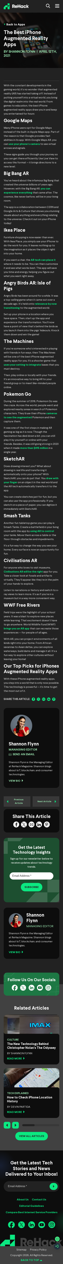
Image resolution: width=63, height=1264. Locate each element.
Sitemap (21, 1250)
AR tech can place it (43, 260)
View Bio (14, 781)
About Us (23, 1199)
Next (15, 1125)
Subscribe (32, 887)
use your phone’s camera (24, 144)
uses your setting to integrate (22, 365)
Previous (7, 1125)
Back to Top (30, 1260)
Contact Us (39, 1199)
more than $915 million (34, 448)
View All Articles (31, 1136)
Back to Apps (15, 24)
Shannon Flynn (22, 51)
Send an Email (24, 754)
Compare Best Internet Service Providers (31, 1212)
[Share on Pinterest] (53, 699)
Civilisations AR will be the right (23, 572)
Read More (14, 1058)
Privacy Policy (38, 1250)
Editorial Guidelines (31, 1206)
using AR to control (42, 531)
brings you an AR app (16, 628)
